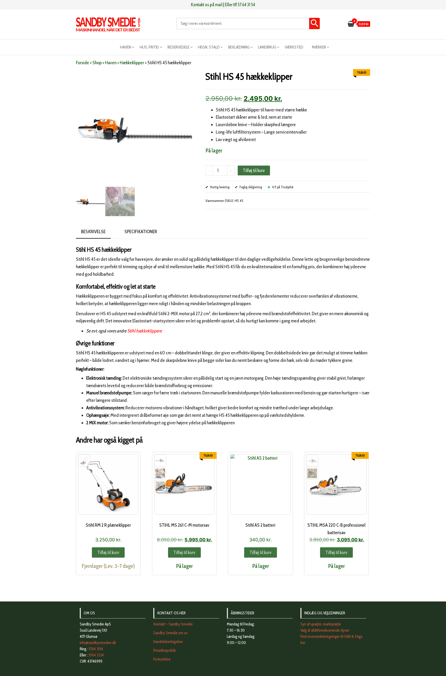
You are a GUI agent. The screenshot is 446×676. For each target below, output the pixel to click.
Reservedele (178, 47)
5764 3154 (96, 649)
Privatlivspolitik (164, 650)
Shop (97, 63)
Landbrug (267, 47)
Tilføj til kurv (254, 170)
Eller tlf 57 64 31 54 (240, 4)
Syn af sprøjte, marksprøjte (320, 624)
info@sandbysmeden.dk (98, 642)
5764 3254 (96, 655)
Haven (125, 47)
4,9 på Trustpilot (282, 187)
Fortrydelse (162, 659)
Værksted (294, 47)
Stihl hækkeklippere (144, 331)
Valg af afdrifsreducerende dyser (324, 630)
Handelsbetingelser (168, 641)
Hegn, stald (209, 47)
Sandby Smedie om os (170, 633)
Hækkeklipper (132, 63)
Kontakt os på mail (206, 4)
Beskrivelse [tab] (93, 231)
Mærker (319, 47)
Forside (82, 63)
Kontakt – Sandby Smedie (173, 624)
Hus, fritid (149, 47)
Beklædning (239, 47)
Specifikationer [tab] (140, 231)
